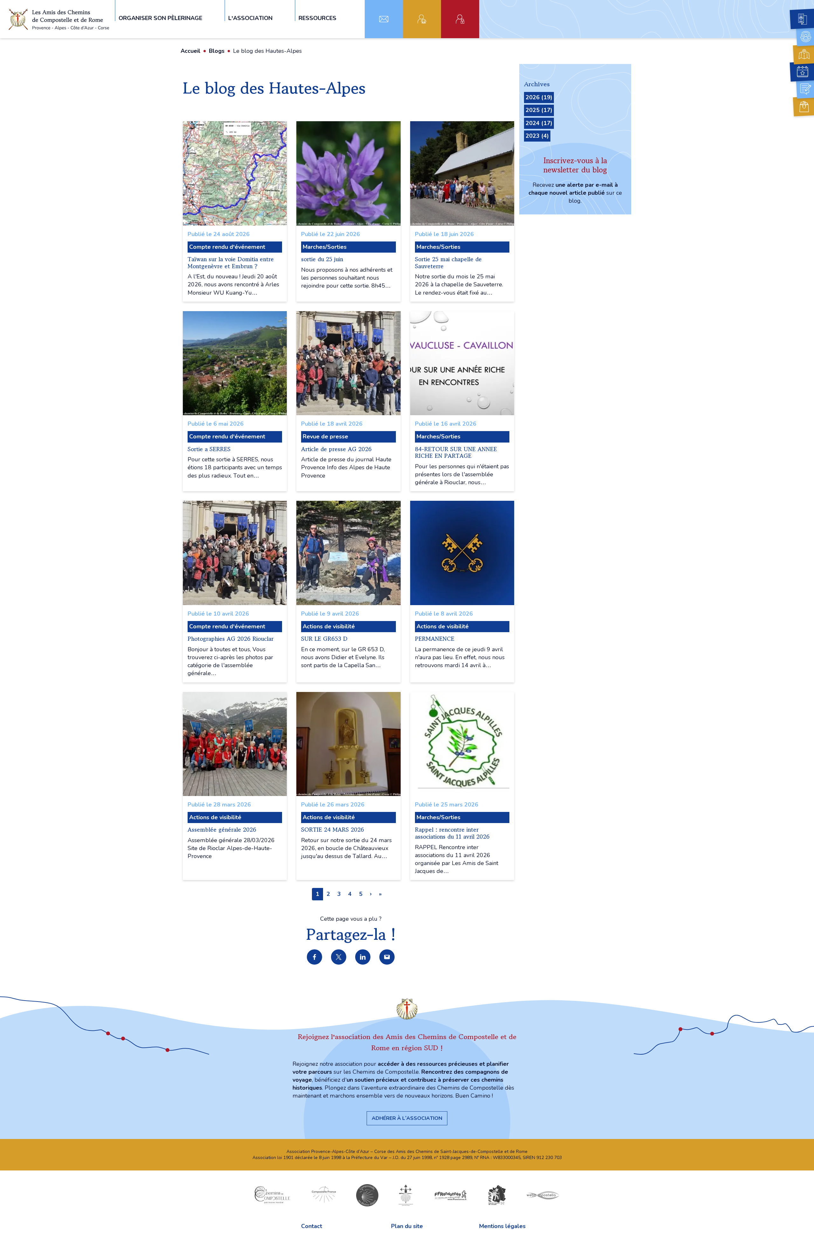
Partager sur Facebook (315, 957)
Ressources (317, 17)
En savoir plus (235, 211)
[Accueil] (60, 19)
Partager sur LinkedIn (363, 957)
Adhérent (422, 19)
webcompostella (543, 1195)
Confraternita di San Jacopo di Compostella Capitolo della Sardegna (405, 1195)
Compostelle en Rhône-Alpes (367, 1195)
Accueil (190, 51)
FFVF (497, 1195)
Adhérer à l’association (407, 1118)
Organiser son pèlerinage (160, 17)
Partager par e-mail (387, 957)
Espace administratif (460, 19)
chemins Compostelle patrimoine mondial (272, 1195)
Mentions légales (502, 1226)
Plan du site (407, 1226)
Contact (384, 19)
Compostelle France (324, 1195)
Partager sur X (339, 957)
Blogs (216, 51)
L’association (250, 17)
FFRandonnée (450, 1195)
